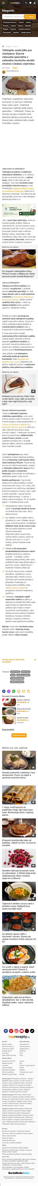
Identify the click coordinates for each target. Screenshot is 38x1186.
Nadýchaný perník (12, 1122)
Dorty (16, 1105)
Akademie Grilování (10, 22)
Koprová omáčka (7, 1117)
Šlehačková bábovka (26, 1087)
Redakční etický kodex (9, 1074)
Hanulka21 (20, 722)
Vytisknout (18, 691)
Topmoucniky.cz (25, 1046)
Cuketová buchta (26, 1119)
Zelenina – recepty (26, 1078)
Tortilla (22, 1081)
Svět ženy (5, 1053)
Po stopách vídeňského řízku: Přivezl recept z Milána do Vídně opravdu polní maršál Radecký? (18, 274)
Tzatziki (24, 1091)
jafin (18, 705)
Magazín (8, 10)
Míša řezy (29, 1117)
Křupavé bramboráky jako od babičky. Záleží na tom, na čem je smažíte (19, 843)
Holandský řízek (19, 1117)
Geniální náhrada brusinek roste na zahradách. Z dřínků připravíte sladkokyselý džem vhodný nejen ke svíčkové (19, 874)
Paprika (28, 22)
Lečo (3, 1122)
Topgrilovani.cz (24, 1048)
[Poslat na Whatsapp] (13, 691)
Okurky (20, 26)
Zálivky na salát (17, 1089)
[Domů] (3, 46)
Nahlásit (22, 1070)
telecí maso (26, 672)
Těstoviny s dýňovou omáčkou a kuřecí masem (17, 1133)
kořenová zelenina (23, 675)
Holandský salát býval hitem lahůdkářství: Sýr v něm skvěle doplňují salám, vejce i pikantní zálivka (17, 1001)
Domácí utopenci (20, 1124)
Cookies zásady (7, 1067)
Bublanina (32, 1122)
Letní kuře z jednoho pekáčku (12, 1143)
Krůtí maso (17, 1094)
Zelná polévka (6, 1089)
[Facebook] (6, 1031)
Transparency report (26, 1072)
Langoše (16, 1119)
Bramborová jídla (18, 1097)
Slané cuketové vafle (9, 1136)
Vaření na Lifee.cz (8, 1046)
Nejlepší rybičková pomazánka (12, 1115)
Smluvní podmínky (8, 1072)
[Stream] (27, 1031)
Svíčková (5, 1087)
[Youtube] (22, 1031)
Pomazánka (7, 32)
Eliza (18, 713)
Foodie (22, 1067)
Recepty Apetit (7, 1051)
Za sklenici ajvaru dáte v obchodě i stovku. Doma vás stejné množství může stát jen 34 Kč (19, 938)
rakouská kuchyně (17, 678)
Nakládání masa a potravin (10, 1081)
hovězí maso (15, 672)
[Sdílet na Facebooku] (3, 691)
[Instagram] (16, 1031)
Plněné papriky (18, 1108)
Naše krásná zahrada (9, 1055)
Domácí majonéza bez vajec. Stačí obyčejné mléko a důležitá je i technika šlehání (18, 1164)
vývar (13, 675)
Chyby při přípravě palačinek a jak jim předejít (17, 1154)
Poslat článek (23, 691)
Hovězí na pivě (22, 718)
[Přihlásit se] (35, 3)
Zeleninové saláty (25, 1103)
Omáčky (16, 32)
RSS (21, 1063)
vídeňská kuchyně (17, 682)
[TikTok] (32, 1031)
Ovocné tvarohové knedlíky (17, 1111)
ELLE (21, 1053)
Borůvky (13, 29)
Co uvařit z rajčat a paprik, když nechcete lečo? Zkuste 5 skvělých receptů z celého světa (18, 969)
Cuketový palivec (7, 1138)
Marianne (23, 1051)
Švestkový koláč (8, 1124)
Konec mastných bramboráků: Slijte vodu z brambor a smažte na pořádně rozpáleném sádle (19, 1160)
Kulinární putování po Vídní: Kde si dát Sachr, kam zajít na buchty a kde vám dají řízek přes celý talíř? (18, 400)
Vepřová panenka (15, 1091)
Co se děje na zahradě (23, 1085)
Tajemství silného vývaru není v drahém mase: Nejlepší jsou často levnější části (18, 906)
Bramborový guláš (14, 1113)
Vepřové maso (7, 1097)
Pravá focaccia (13, 1087)
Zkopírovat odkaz (28, 691)
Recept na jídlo (7, 1044)
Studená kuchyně (24, 29)
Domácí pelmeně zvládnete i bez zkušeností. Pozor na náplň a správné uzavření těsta (18, 775)
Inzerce (22, 1061)
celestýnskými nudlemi (15, 588)
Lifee (21, 1055)
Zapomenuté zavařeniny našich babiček (15, 1148)
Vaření (16, 46)
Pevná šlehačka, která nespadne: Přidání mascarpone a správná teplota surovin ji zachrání (18, 1168)
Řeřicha (12, 1085)
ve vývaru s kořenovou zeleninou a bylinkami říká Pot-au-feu (19, 424)
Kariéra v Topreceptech (27, 1065)
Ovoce (22, 1105)
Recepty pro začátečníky (10, 1099)
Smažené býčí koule (8, 1140)
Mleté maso (26, 1094)
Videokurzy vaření (8, 1048)
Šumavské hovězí (24, 709)
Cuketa (13, 26)
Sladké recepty (22, 1101)
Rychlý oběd (24, 1122)
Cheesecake (25, 1113)
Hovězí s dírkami (23, 700)
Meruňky (28, 26)
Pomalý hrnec (29, 1097)
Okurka (21, 22)
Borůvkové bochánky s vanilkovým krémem (16, 1131)
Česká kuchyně (13, 1103)
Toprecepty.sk (24, 1044)
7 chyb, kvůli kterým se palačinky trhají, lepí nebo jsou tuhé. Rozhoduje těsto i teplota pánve (17, 811)
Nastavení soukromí (8, 1061)
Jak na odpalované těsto (17, 1083)
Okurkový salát (28, 1115)
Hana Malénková (12, 71)
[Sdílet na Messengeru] (8, 691)
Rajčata (5, 29)
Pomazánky (15, 1078)
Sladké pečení (26, 32)
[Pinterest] (11, 1031)
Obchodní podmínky (8, 1070)
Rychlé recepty (24, 1099)
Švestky (6, 26)
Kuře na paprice (7, 1119)
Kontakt (22, 1074)
